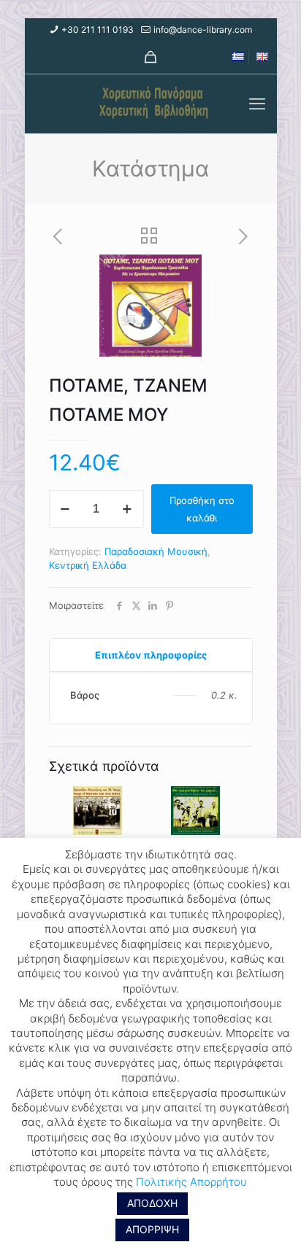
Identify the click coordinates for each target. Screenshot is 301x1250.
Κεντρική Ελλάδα (87, 565)
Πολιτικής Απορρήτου (191, 1182)
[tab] (151, 655)
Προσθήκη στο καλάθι (202, 509)
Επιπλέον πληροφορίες (151, 655)
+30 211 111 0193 (97, 29)
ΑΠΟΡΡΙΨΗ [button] (152, 1229)
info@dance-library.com (202, 29)
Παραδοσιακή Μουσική (155, 551)
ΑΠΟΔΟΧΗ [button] (152, 1203)
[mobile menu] (257, 103)
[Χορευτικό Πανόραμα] (150, 103)
